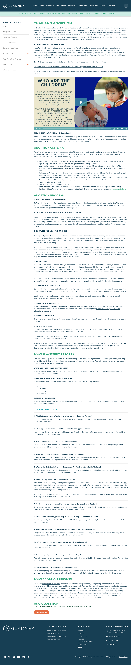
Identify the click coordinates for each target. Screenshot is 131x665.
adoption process (61, 470)
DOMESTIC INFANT (53, 633)
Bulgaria (28, 13)
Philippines (88, 13)
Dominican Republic (53, 13)
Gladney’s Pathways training (56, 487)
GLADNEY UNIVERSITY (85, 641)
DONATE (81, 633)
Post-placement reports (43, 558)
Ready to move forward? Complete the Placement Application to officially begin (68, 67)
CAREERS (81, 631)
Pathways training (118, 240)
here (49, 274)
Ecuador (74, 13)
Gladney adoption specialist (87, 203)
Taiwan (96, 13)
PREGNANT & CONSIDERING (56, 631)
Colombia (42, 13)
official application (60, 203)
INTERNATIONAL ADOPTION (56, 636)
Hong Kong (66, 13)
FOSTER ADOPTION (53, 639)
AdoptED (81, 639)
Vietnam (111, 13)
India (81, 13)
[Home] (14, 6)
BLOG (80, 647)
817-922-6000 (113, 640)
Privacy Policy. (123, 657)
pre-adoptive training (118, 189)
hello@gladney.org (114, 636)
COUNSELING (82, 636)
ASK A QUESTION (41, 612)
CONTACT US (113, 644)
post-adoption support (51, 584)
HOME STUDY (82, 644)
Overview (20, 13)
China (35, 13)
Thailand (103, 13)
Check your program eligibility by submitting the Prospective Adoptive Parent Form (70, 62)
